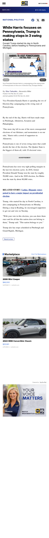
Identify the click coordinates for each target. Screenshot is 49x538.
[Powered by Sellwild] (43, 382)
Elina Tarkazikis (11, 91)
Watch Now (42, 3)
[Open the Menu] (4, 3)
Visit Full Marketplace (38, 254)
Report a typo (8, 239)
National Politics (13, 20)
